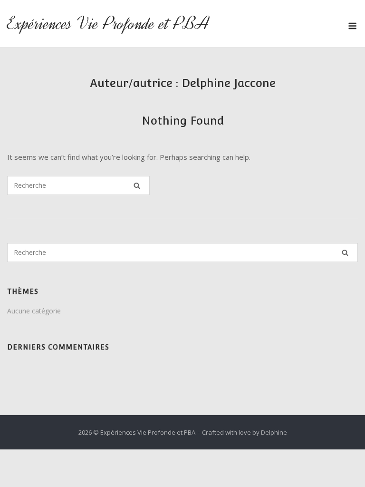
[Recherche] (137, 185)
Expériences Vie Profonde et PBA (108, 23)
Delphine (274, 432)
